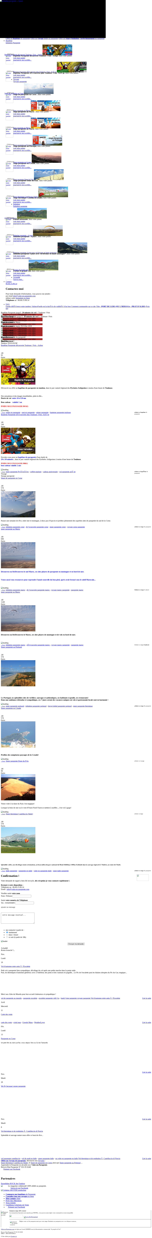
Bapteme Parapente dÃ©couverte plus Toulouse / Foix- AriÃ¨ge (25, 415)
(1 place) (141, 590)
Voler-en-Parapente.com (7, 1229)
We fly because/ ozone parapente (13, 1086)
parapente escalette (30, 998)
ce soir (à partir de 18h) (17, 937)
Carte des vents (6, 1014)
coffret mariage (35, 472)
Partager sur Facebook (11, 1169)
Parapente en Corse (8, 1039)
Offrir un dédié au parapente (44, 39)
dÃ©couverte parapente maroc (38, 645)
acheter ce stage (138, 813)
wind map (17, 1022)
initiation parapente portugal (36, 706)
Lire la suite (146, 998)
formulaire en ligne (23, 298)
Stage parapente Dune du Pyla (17, 761)
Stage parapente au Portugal (11, 647)
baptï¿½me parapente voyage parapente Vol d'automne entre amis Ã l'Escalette (90, 998)
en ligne (20, 1196)
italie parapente (11, 871)
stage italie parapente (61, 871)
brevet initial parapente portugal (60, 706)
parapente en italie (25, 871)
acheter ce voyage (139, 761)
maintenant (13, 932)
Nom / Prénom (6, 896)
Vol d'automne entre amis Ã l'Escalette (15, 966)
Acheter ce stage (141, 644)
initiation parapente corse (15, 527)
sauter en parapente (13, 412)
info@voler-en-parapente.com (24, 296)
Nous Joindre (11, 1203)
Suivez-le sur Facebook (19, 1188)
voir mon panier (19, 58)
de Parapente (21, 1194)
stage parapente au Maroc (10, 529)
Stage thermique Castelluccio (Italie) (19, 814)
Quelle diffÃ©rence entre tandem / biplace (22, 306)
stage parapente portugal (15, 706)
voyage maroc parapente (60, 590)
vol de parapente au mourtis (11, 998)
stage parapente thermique (83, 706)
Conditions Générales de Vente (17, 1205)
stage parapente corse (58, 527)
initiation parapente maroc (15, 590)
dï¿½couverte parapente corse (37, 527)
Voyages (41, 1161)
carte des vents (6, 1022)
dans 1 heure (13, 935)
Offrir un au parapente (81, 39)
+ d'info (3, 412)
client (13, 1199)
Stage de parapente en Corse (11, 478)
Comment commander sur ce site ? (84, 306)
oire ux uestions (13, 1201)
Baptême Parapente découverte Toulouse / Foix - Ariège (22, 345)
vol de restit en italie (29, 1158)
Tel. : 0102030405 (8, 903)
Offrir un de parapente (18, 39)
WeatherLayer (39, 1022)
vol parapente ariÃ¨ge (67, 472)
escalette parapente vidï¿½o (49, 998)
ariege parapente (42, 412)
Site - (112, 306)
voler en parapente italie (43, 871)
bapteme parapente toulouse (60, 412)
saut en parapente (28, 412)
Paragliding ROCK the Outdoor (13, 1184)
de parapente (140, 413)
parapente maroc (77, 590)
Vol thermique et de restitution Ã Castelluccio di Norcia (22, 1131)
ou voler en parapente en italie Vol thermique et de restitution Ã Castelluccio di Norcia (87, 1158)
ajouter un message (8, 907)
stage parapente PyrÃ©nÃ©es (17, 472)
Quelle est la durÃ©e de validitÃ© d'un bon (54, 306)
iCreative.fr (14, 1236)
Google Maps (27, 1022)
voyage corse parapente (76, 527)
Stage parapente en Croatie (11, 708)
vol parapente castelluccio (10, 1158)
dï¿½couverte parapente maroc (38, 590)
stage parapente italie (46, 1158)
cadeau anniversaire (50, 472)
